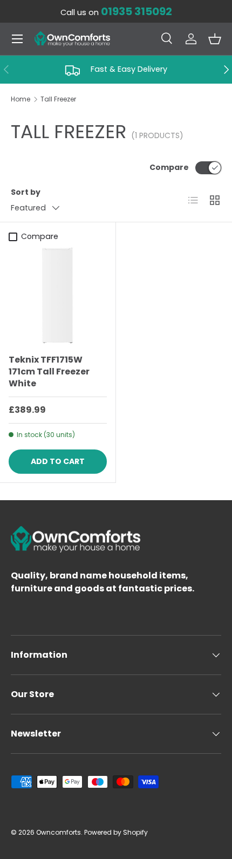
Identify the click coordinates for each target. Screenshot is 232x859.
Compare (169, 167)
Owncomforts (58, 832)
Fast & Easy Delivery (129, 69)
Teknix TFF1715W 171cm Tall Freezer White (49, 371)
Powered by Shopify (116, 832)
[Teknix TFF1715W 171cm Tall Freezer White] (58, 296)
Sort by (25, 192)
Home (20, 99)
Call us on (116, 12)
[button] (215, 39)
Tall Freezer (58, 99)
